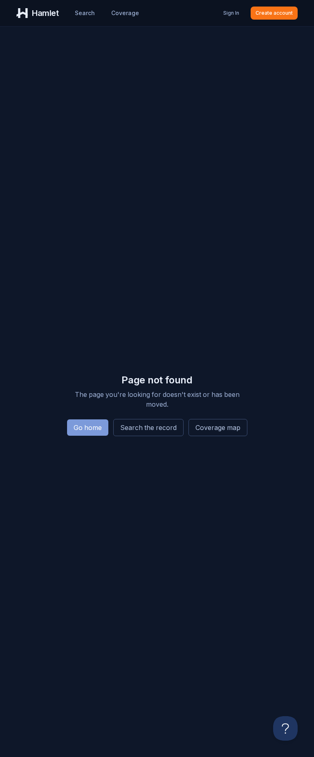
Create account (274, 13)
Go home (88, 427)
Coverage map (217, 427)
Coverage (125, 12)
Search (85, 12)
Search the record (148, 427)
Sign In (231, 13)
